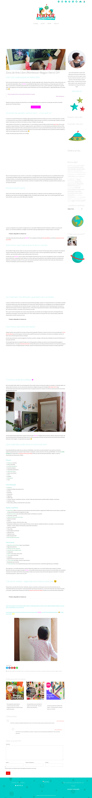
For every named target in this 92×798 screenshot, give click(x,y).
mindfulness (79, 195)
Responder (60, 729)
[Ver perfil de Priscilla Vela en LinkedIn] (22, 785)
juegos (69, 184)
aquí (54, 124)
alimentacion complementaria (75, 171)
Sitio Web (46, 762)
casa (29, 671)
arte (24, 671)
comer (83, 174)
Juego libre (78, 182)
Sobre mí (56, 23)
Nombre (7, 762)
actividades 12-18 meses (73, 165)
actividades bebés (8, 671)
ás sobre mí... (78, 91)
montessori (53, 671)
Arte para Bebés (46, 238)
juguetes (74, 184)
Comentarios (8, 744)
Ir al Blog (35, 23)
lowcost (40, 671)
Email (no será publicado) (30, 762)
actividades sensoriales (20, 671)
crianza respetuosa (79, 176)
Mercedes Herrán (53, 387)
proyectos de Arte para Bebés (36, 590)
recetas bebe (79, 199)
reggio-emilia (57, 671)
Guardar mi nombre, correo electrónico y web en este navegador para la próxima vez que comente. (20, 768)
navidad (80, 197)
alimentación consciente (72, 172)
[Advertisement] (46, 35)
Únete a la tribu (74, 151)
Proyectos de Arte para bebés (25, 453)
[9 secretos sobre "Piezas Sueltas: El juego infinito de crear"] (72, 241)
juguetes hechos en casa (76, 185)
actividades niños (14, 671)
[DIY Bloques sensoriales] (15, 690)
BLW (79, 174)
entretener (34, 671)
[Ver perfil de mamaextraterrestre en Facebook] (15, 785)
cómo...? (69, 178)
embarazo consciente (78, 178)
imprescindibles (71, 182)
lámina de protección (25, 343)
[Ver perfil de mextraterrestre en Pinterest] (20, 785)
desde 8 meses (72, 178)
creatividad (31, 671)
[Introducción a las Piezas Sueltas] (35, 690)
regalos (69, 200)
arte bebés (26, 671)
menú (76, 195)
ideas (37, 671)
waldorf (61, 671)
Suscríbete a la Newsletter (73, 789)
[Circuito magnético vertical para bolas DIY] (55, 690)
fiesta (75, 180)
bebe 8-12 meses (74, 174)
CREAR (49, 23)
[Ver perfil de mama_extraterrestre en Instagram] (19, 785)
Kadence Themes (53, 795)
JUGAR (43, 23)
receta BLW (75, 199)
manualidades (43, 671)
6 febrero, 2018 (57, 729)
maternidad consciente (48, 671)
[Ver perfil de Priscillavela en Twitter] (17, 785)
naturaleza (77, 197)
